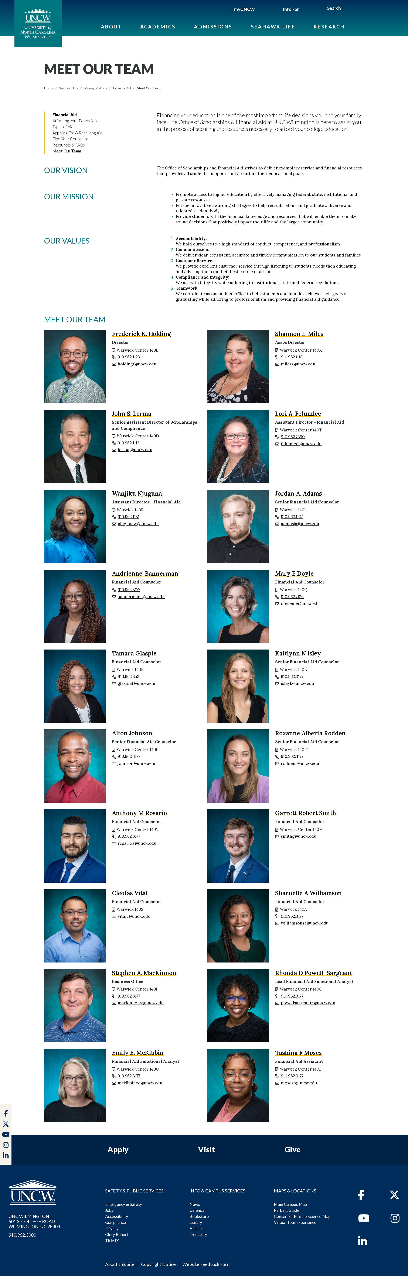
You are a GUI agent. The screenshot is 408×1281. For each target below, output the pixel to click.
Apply (118, 1149)
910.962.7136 (292, 596)
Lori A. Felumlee (298, 413)
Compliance (115, 1222)
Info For (291, 9)
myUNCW (244, 9)
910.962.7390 (293, 436)
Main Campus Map (290, 1204)
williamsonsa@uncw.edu (305, 923)
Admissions (213, 27)
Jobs (109, 1210)
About (111, 27)
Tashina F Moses (298, 1053)
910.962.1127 (292, 516)
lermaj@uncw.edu (135, 449)
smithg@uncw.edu (298, 836)
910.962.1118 (292, 356)
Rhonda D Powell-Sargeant (313, 973)
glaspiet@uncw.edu (136, 683)
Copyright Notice (158, 1264)
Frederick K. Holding (141, 334)
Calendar (198, 1210)
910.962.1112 (128, 442)
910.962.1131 (128, 516)
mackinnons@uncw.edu (141, 1002)
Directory (198, 1234)
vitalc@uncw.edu (134, 916)
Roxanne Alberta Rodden (310, 733)
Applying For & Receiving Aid (77, 132)
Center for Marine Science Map (302, 1216)
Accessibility (116, 1216)
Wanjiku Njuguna (137, 493)
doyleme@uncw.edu (300, 603)
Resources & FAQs (68, 144)
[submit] (345, 8)
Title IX (112, 1240)
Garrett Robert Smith (305, 813)
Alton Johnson (132, 733)
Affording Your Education (74, 120)
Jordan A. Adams (298, 493)
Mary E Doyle (294, 573)
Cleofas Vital (130, 893)
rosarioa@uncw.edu (137, 843)
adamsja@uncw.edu (300, 523)
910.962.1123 (129, 356)
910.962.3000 (22, 1234)
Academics (158, 27)
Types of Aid (63, 126)
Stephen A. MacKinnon (144, 973)
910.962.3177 (129, 589)
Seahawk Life (273, 27)
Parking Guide (286, 1210)
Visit (206, 1149)
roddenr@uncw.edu (300, 763)
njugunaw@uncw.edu (138, 523)
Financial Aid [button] (64, 114)
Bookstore (199, 1216)
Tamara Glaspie (134, 653)
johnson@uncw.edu (136, 763)
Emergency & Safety (123, 1204)
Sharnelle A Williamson (308, 893)
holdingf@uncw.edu (137, 363)
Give (292, 1149)
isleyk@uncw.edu (297, 683)
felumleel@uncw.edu (301, 443)
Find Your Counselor (70, 138)
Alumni (196, 1228)
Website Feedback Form (206, 1264)
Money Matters (95, 88)
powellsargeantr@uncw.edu (308, 1002)
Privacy (112, 1228)
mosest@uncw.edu (299, 1082)
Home (48, 88)
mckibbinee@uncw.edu (140, 1082)
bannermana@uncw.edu (141, 596)
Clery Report (116, 1234)
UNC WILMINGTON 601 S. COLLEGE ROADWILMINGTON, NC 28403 (34, 1221)
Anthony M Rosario (139, 813)
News (195, 1204)
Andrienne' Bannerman (145, 573)
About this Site (120, 1264)
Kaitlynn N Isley (298, 653)
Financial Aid (121, 88)
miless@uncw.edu (298, 363)
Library (196, 1222)
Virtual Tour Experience (295, 1222)
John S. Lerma (131, 413)
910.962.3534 (130, 676)
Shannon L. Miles (299, 334)
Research (329, 27)
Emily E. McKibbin (138, 1053)
